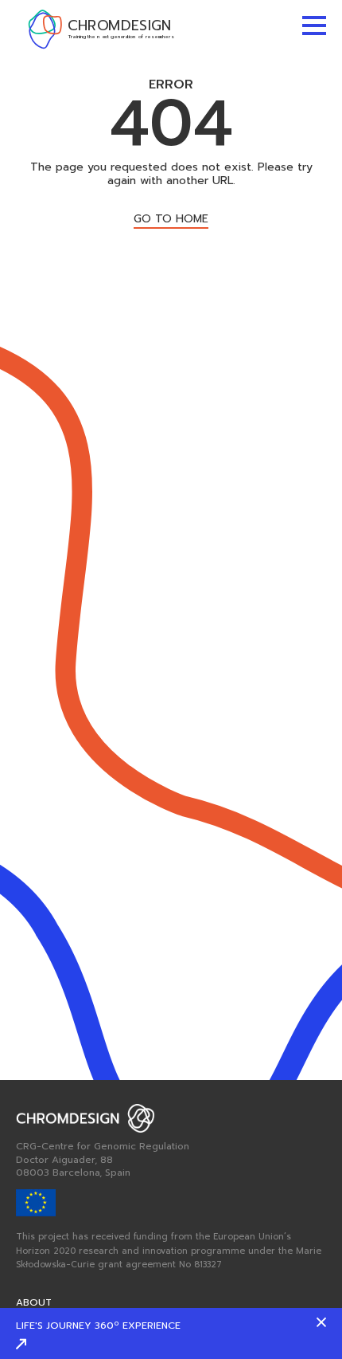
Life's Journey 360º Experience (98, 1325)
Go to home (171, 220)
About (34, 1302)
